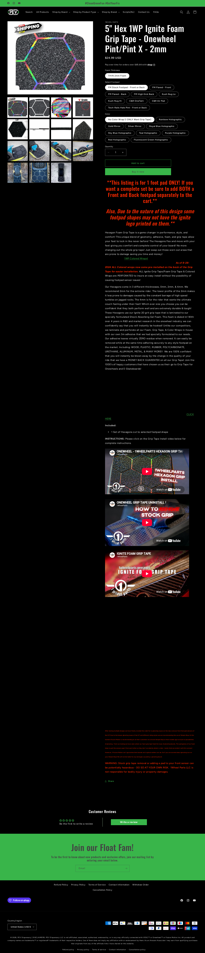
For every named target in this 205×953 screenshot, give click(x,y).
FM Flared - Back (117, 94)
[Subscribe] (126, 868)
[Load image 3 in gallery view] (61, 107)
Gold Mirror (114, 126)
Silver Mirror (135, 126)
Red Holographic (117, 139)
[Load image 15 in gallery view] (61, 173)
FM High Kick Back (144, 94)
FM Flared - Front (161, 87)
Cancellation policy (137, 949)
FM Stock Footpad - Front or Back (126, 87)
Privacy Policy (78, 884)
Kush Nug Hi (115, 101)
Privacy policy (83, 949)
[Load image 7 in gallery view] (61, 129)
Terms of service (99, 949)
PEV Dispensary (24, 937)
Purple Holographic (175, 133)
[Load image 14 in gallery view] (39, 173)
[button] (61, 12)
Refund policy (68, 949)
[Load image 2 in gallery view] (39, 107)
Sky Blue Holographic (119, 133)
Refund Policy (61, 884)
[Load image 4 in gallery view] (83, 107)
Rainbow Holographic (170, 119)
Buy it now (138, 171)
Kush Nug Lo (169, 94)
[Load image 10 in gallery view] (39, 151)
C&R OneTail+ (136, 101)
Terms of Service (97, 884)
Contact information (117, 949)
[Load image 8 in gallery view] (83, 129)
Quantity (109, 146)
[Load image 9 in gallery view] (18, 151)
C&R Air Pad (158, 101)
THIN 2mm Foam (117, 75)
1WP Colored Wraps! (136, 258)
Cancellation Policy (102, 890)
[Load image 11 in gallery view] (61, 151)
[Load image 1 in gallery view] (18, 107)
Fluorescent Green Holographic (151, 139)
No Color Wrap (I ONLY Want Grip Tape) (129, 119)
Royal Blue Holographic (162, 126)
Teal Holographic (148, 133)
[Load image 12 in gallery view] (83, 151)
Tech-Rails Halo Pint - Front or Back (127, 107)
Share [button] (111, 781)
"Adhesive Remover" (127, 625)
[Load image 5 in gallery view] (18, 129)
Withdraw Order (140, 884)
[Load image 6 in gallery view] (39, 129)
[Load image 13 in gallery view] (18, 173)
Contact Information (119, 884)
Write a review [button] (128, 822)
